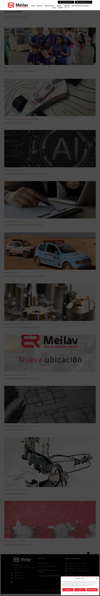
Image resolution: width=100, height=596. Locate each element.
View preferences (92, 589)
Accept (68, 589)
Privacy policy (79, 593)
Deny (80, 589)
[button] (97, 578)
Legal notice (85, 593)
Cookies (74, 593)
